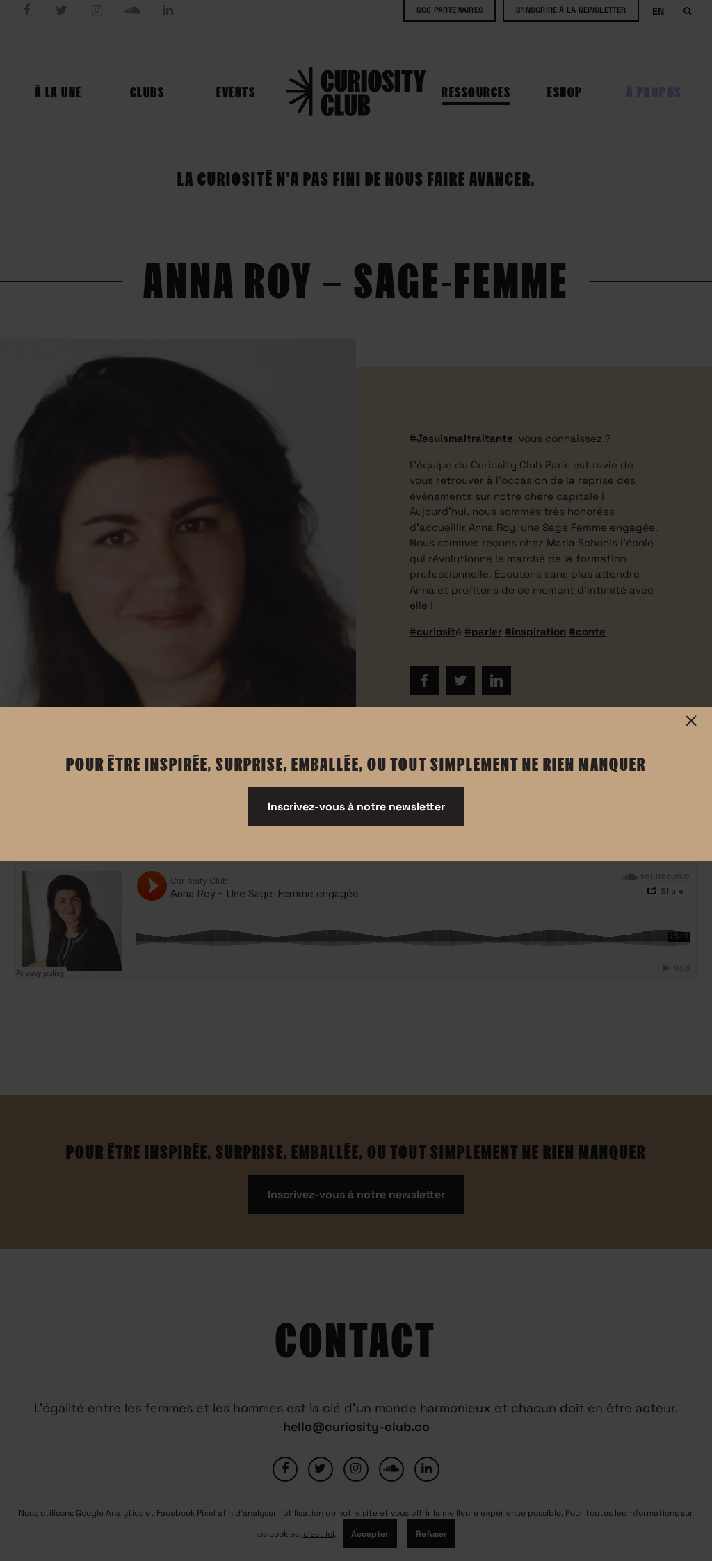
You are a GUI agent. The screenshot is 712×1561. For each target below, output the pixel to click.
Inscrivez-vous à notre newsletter (356, 806)
